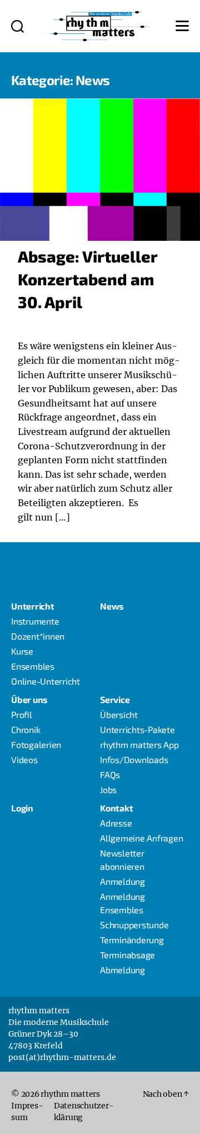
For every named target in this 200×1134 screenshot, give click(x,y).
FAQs (110, 774)
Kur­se (22, 651)
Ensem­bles (32, 666)
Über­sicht (119, 714)
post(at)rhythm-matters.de (62, 1057)
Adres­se (116, 823)
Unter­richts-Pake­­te (137, 729)
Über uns (29, 699)
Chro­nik (25, 729)
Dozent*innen (37, 636)
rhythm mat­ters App (139, 744)
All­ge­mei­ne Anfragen (141, 838)
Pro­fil (21, 714)
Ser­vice (114, 699)
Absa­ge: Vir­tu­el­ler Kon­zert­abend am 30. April (87, 278)
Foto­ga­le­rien (36, 744)
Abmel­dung (122, 969)
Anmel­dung (122, 881)
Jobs (108, 789)
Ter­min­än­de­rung (132, 939)
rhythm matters (70, 1094)
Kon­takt (116, 808)
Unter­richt (32, 606)
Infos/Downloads (134, 759)
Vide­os (24, 759)
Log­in (22, 808)
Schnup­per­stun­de (134, 924)
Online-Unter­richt (45, 681)
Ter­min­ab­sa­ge (127, 954)
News (112, 606)
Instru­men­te (35, 621)
